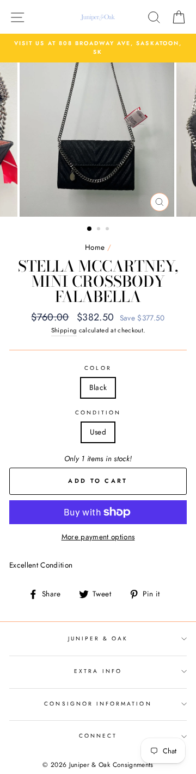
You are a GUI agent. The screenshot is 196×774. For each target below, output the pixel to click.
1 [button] (90, 229)
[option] (98, 48)
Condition (98, 412)
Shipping (64, 330)
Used (98, 431)
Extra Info (98, 671)
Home (95, 247)
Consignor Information (97, 704)
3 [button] (108, 229)
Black (98, 387)
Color (97, 368)
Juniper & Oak (98, 638)
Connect (98, 736)
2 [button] (99, 229)
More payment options (98, 536)
